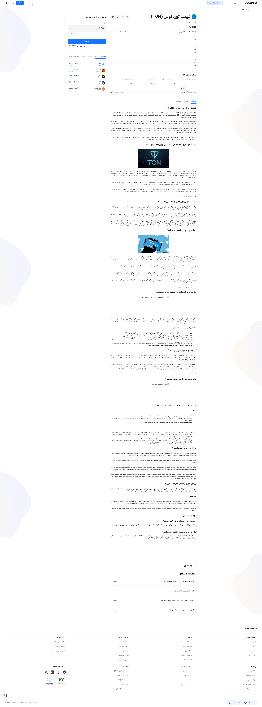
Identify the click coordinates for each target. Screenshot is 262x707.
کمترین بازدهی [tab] (74, 56)
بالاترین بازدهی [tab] (87, 56)
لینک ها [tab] (178, 101)
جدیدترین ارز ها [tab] (100, 56)
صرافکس (183, 139)
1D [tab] (125, 32)
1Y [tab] (112, 32)
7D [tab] (121, 32)
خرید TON (86, 41)
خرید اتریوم (182, 374)
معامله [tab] (186, 101)
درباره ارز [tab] (193, 101)
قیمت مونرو (182, 196)
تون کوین (153, 128)
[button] (127, 17)
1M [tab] (116, 32)
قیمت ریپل (182, 287)
